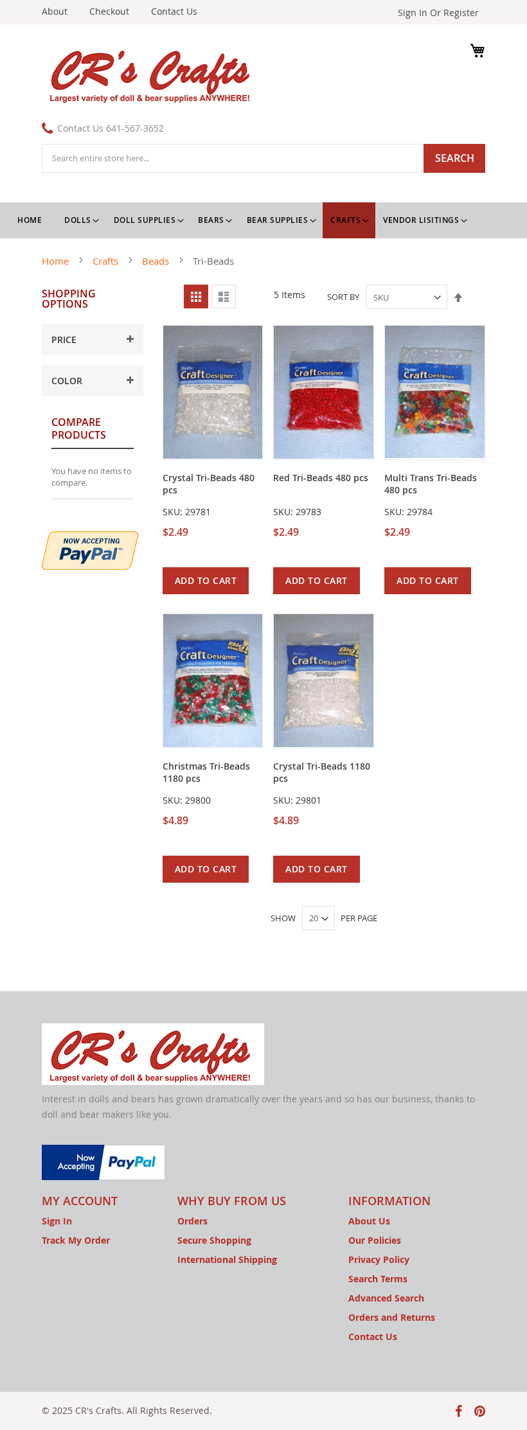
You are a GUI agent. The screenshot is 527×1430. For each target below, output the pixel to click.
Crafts (107, 260)
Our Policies (374, 1240)
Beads (157, 260)
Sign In (57, 1221)
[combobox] (263, 158)
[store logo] (153, 74)
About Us (369, 1221)
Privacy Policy (378, 1259)
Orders (192, 1221)
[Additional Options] (90, 549)
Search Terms (377, 1279)
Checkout (109, 11)
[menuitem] (81, 220)
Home (56, 260)
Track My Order (76, 1240)
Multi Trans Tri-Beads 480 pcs (430, 484)
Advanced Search (386, 1298)
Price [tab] (63, 339)
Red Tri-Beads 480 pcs (320, 478)
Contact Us (174, 11)
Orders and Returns (391, 1317)
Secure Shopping (214, 1240)
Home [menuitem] (29, 220)
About (54, 11)
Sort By (343, 297)
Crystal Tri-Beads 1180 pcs (321, 772)
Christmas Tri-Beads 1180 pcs (206, 772)
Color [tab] (66, 381)
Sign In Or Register (438, 12)
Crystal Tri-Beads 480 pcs (209, 484)
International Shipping (227, 1259)
